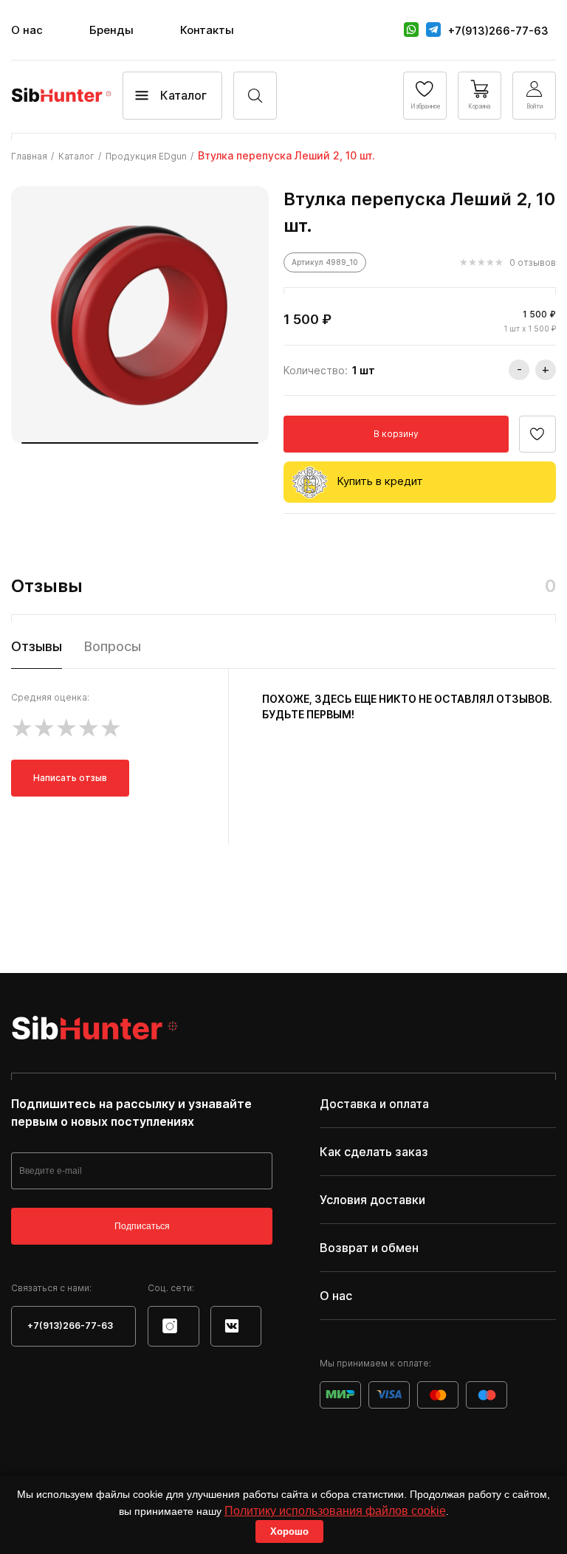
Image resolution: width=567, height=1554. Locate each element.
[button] (139, 443)
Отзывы (36, 646)
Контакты (207, 30)
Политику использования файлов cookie (335, 1511)
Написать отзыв (70, 777)
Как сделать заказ (374, 1151)
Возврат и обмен (369, 1247)
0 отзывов (532, 262)
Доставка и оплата (374, 1103)
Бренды (111, 30)
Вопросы (112, 646)
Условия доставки (372, 1199)
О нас (27, 30)
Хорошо (289, 1531)
